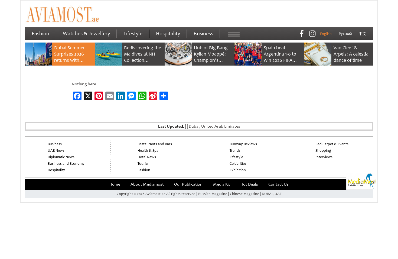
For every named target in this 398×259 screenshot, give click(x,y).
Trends (235, 150)
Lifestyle (132, 33)
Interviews (323, 157)
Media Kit (221, 184)
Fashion (40, 33)
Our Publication (188, 184)
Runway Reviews (243, 144)
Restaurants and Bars (155, 144)
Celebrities (238, 163)
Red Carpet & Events (331, 144)
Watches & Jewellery (86, 33)
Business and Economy (66, 163)
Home (114, 184)
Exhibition (238, 170)
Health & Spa (148, 150)
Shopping (323, 150)
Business (203, 33)
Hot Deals (249, 184)
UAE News (56, 150)
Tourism (144, 163)
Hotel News (147, 157)
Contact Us (278, 184)
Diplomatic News (61, 157)
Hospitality (168, 33)
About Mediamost (147, 184)
